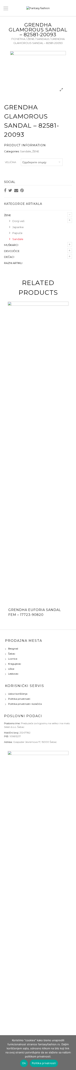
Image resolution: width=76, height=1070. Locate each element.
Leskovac (13, 673)
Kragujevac (14, 663)
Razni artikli (13, 263)
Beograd (13, 648)
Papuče (17, 233)
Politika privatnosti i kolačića (25, 703)
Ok (24, 1063)
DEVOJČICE (11, 251)
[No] (71, 1053)
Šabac (11, 653)
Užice (11, 668)
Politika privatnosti (19, 698)
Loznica (12, 658)
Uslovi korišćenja (17, 693)
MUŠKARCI (11, 245)
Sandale (42, 39)
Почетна (18, 39)
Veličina (10, 162)
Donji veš (18, 221)
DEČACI (9, 256)
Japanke (18, 227)
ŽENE (30, 39)
